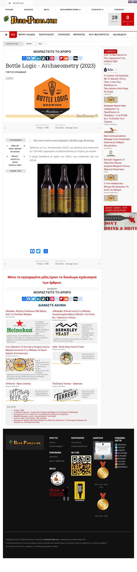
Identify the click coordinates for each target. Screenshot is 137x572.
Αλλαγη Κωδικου (56, 446)
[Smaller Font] (7, 145)
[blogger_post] (57, 58)
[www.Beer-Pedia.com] (30, 20)
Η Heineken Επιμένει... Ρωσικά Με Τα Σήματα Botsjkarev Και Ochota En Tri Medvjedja (46, 412)
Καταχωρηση (96, 10)
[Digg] (75, 58)
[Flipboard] (61, 58)
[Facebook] (29, 58)
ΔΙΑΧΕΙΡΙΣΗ (53, 457)
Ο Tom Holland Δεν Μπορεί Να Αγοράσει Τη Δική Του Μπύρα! (116, 186)
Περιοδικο (9, 10)
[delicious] (71, 58)
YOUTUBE (121, 461)
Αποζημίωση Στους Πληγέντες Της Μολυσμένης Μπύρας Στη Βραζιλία (41, 414)
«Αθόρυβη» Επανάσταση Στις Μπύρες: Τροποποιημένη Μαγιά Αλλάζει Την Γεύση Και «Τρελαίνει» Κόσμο (73, 314)
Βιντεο (46, 10)
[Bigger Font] (24, 145)
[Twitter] (33, 58)
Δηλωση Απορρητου (79, 446)
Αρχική (29, 44)
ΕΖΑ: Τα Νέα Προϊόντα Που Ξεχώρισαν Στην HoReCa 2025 (115, 58)
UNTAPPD (121, 464)
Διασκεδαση (119, 34)
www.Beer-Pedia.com (51, 540)
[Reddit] (66, 58)
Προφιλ (52, 443)
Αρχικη (6, 34)
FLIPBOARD (122, 456)
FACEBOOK (122, 445)
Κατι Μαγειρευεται (99, 34)
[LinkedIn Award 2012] (103, 450)
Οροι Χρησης (76, 443)
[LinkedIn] (38, 58)
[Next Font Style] (24, 156)
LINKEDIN (121, 450)
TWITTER (121, 448)
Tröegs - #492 (19, 410)
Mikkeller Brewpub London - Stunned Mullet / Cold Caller (35, 416)
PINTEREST (122, 459)
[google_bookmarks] (80, 58)
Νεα (13, 34)
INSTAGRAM (122, 453)
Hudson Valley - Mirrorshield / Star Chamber (30, 418)
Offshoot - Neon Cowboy (18, 383)
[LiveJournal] (43, 58)
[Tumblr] (47, 58)
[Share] (24, 58)
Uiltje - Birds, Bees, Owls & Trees (68, 346)
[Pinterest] (52, 58)
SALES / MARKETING (56, 461)
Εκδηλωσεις (28, 10)
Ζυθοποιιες (64, 34)
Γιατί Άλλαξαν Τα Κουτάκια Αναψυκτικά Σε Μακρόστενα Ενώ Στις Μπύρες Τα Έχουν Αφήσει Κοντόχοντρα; (28, 350)
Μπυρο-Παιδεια (27, 34)
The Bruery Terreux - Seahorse (67, 383)
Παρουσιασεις (46, 34)
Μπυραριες (79, 34)
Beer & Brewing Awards (69, 10)
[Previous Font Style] (7, 156)
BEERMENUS (122, 467)
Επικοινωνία (119, 10)
